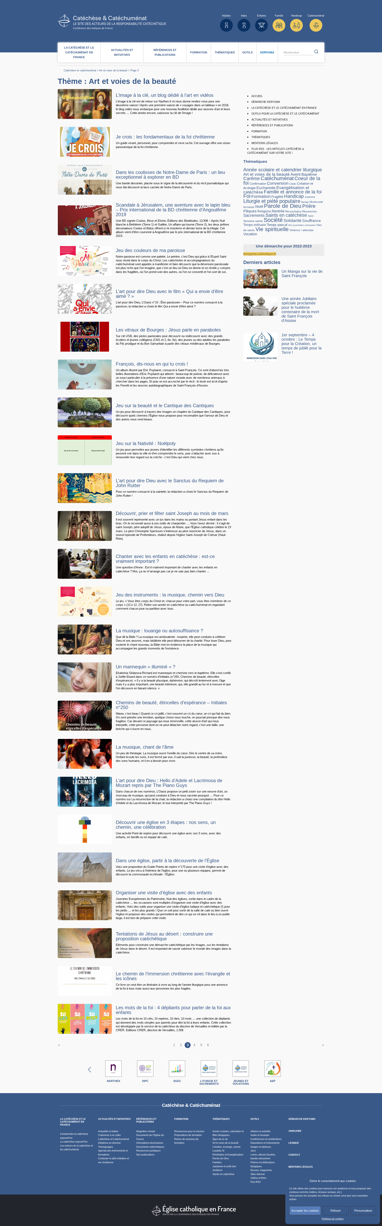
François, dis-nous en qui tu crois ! (152, 364)
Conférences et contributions (266, 1139)
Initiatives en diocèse (109, 1143)
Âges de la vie (220, 1139)
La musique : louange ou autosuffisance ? (159, 630)
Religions (264, 211)
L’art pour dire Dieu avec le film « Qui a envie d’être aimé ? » (169, 294)
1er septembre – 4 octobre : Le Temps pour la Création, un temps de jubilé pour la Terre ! (302, 344)
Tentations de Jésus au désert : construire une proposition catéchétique (164, 936)
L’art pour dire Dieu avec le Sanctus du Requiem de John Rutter (170, 483)
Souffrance (311, 221)
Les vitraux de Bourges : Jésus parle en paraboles (168, 329)
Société (273, 220)
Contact (294, 1154)
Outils (247, 52)
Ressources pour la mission (189, 1131)
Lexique (293, 1143)
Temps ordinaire (254, 225)
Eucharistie (266, 188)
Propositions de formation (188, 1135)
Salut (310, 216)
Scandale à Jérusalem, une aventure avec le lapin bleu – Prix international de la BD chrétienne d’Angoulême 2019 (173, 209)
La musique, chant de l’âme (144, 747)
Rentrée (278, 211)
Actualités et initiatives (122, 52)
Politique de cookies (333, 1218)
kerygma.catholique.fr (259, 254)
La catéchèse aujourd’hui (74, 1141)
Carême (251, 178)
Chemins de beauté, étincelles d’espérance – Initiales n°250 (171, 705)
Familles (217, 1162)
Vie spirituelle (272, 229)
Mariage (305, 202)
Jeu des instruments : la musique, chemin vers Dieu (170, 594)
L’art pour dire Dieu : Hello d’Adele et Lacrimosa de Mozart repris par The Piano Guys (169, 783)
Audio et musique (259, 1135)
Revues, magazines (261, 1170)
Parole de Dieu (282, 206)
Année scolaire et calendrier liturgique (282, 169)
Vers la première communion (302, 225)
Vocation (250, 234)
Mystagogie (248, 207)
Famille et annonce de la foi (293, 191)
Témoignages (105, 1147)
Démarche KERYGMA (265, 101)
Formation (198, 52)
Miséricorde (316, 201)
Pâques (250, 211)
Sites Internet (257, 1174)
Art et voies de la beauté (113, 70)
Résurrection (309, 211)
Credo (292, 183)
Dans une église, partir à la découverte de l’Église (167, 860)
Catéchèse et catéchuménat (80, 70)
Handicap (294, 196)
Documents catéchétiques (150, 1147)
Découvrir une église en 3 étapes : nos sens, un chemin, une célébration (166, 825)
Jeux (253, 1150)
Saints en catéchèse (286, 215)
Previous (90, 1074)
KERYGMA (267, 52)
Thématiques (225, 52)
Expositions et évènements (265, 1143)
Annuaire (294, 1131)
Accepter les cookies (305, 1210)
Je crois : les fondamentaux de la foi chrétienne (165, 136)
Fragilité (277, 197)
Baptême (309, 174)
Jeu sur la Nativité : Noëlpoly (146, 443)
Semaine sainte (253, 221)
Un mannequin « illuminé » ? (145, 666)
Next (292, 1074)
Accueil (257, 96)
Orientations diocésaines (149, 1143)
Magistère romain (145, 1131)
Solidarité (292, 220)
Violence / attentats (301, 230)
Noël (259, 206)
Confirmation (257, 183)
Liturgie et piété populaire (271, 201)
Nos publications (145, 1154)
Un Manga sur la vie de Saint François (302, 273)
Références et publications (164, 52)
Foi (246, 196)
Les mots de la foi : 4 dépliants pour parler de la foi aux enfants (173, 1010)
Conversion (277, 183)
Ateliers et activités (260, 1131)
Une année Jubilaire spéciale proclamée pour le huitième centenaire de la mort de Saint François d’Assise (300, 309)
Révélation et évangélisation (227, 1154)
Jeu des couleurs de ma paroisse (150, 250)
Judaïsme (310, 197)
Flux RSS (255, 1182)
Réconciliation (293, 211)
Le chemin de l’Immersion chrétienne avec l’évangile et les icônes (173, 976)
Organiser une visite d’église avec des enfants (164, 892)
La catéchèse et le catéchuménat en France (79, 52)
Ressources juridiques (148, 1150)
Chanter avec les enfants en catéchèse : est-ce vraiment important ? (165, 559)
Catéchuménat (277, 178)
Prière (309, 206)
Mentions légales (264, 143)
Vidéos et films (258, 1178)
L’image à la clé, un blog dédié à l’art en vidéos (164, 95)
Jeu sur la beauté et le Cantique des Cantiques (165, 405)
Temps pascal (277, 225)
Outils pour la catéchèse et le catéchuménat (285, 113)
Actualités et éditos (108, 1131)
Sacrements (254, 215)
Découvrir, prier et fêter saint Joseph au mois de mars (172, 513)
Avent (295, 174)
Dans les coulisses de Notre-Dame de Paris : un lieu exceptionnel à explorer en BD (170, 175)
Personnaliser (363, 1210)
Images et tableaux (260, 1147)
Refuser (335, 1210)
